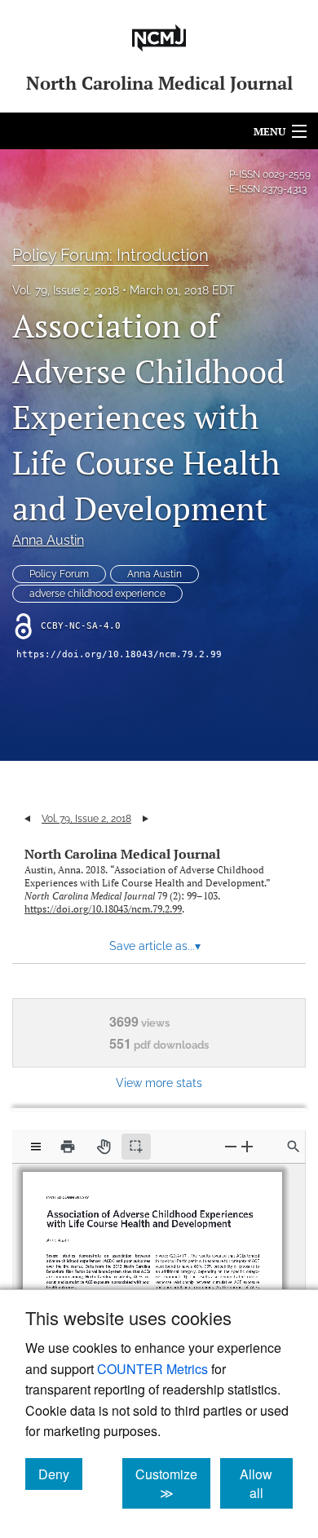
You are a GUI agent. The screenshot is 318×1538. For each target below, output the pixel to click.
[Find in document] (293, 1147)
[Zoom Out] (231, 1146)
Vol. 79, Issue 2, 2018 (65, 290)
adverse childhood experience (97, 593)
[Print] (67, 1147)
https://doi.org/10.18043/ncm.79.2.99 (119, 654)
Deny (60, 1473)
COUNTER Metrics (152, 1368)
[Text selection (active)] (136, 1147)
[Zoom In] (247, 1146)
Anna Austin (48, 540)
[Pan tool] (103, 1147)
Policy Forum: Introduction (110, 255)
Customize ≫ (172, 1483)
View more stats (159, 1082)
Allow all (266, 1483)
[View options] (36, 1146)
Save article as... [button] (155, 945)
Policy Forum (59, 574)
